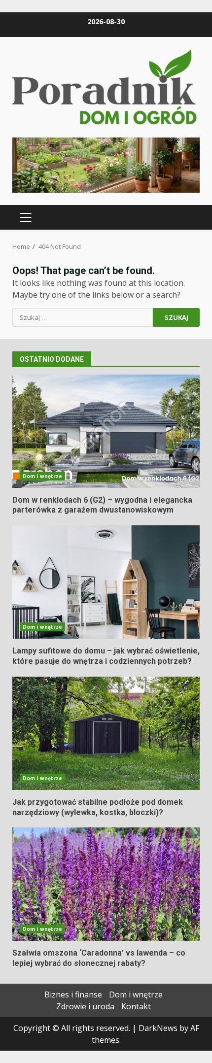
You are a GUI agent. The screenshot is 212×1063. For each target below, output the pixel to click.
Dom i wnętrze (42, 476)
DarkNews (158, 1028)
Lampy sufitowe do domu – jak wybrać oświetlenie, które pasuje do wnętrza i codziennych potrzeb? (106, 582)
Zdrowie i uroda (85, 1006)
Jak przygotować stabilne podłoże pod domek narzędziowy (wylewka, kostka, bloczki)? (106, 733)
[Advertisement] (106, 164)
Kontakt (136, 1006)
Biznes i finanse (73, 994)
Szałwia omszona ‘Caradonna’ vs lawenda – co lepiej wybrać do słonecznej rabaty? (106, 884)
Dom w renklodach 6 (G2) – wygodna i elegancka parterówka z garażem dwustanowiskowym (106, 431)
